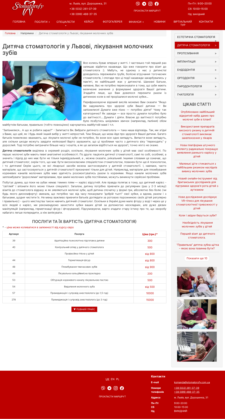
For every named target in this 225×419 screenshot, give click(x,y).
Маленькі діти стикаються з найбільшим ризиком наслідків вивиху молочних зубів (197, 167)
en (112, 379)
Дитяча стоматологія (193, 45)
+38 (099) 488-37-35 (83, 14)
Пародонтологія (189, 86)
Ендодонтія (186, 69)
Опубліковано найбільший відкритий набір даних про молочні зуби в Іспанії (197, 115)
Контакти (206, 21)
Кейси (88, 21)
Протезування (188, 53)
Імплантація (186, 61)
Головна (19, 21)
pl (117, 379)
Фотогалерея (112, 21)
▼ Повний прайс (84, 309)
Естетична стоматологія (196, 37)
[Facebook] (157, 3)
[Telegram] (144, 3)
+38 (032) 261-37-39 (83, 8)
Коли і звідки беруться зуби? (198, 215)
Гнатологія (185, 94)
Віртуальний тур (183, 23)
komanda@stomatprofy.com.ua (192, 382)
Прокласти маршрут (147, 10)
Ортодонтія (186, 78)
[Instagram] (150, 3)
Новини (159, 21)
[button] (197, 282)
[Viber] (138, 3)
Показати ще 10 (197, 258)
